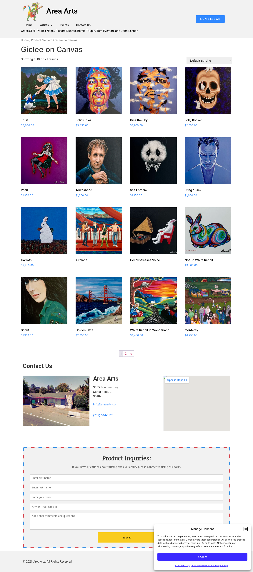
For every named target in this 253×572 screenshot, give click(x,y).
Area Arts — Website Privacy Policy (210, 565)
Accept (202, 557)
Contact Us (83, 25)
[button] (245, 529)
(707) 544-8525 (103, 415)
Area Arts (62, 11)
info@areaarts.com (105, 404)
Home (29, 25)
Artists (44, 25)
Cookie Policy (182, 565)
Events (64, 25)
